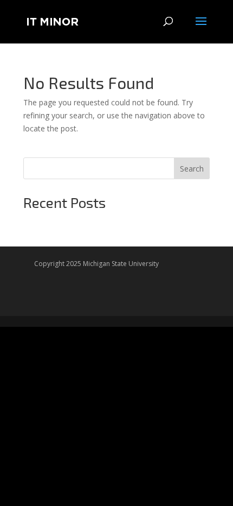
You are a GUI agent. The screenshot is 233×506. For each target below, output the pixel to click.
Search (192, 168)
